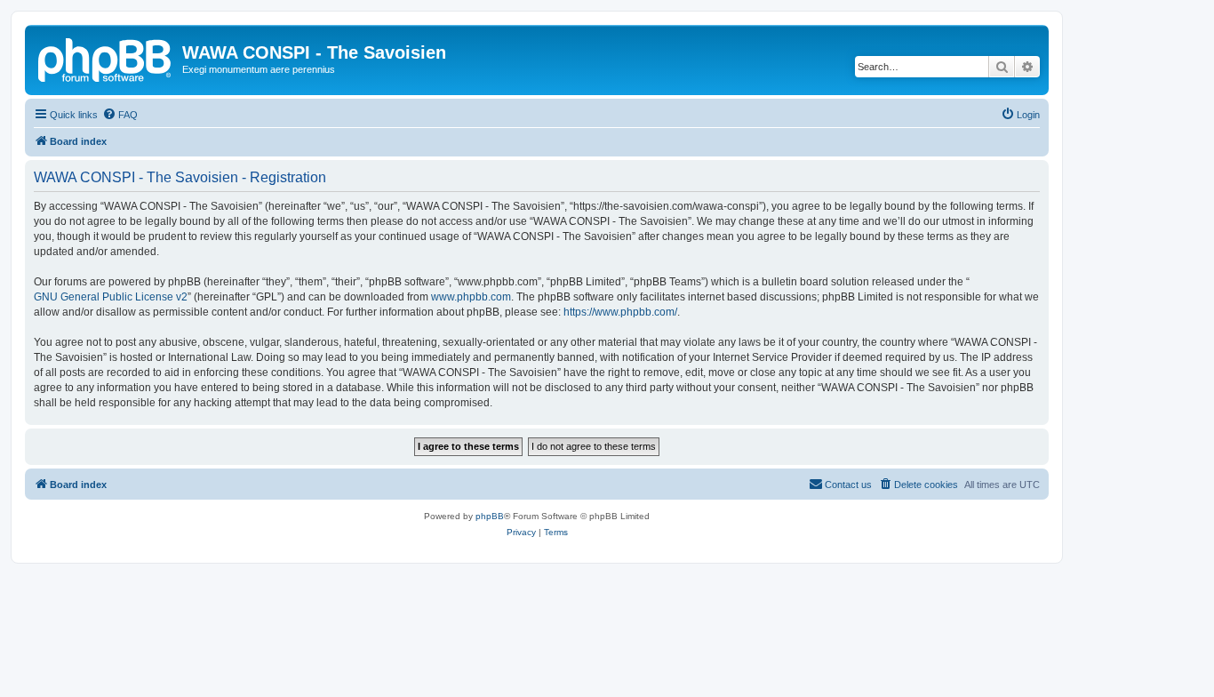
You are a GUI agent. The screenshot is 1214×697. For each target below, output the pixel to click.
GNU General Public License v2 (111, 297)
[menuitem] (120, 114)
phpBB (489, 516)
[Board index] (105, 57)
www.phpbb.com (471, 297)
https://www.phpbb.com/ (620, 312)
